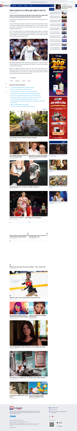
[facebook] (6, 84)
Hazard (29, 80)
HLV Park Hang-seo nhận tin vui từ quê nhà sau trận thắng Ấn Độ (24, 91)
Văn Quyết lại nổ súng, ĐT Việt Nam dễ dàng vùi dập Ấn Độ (23, 106)
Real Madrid (17, 80)
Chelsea (23, 80)
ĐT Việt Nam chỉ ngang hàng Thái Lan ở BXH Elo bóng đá (22, 87)
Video (31, 5)
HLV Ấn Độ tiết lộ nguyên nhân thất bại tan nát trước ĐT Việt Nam (24, 99)
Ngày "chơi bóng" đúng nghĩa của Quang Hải (20, 104)
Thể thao (25, 5)
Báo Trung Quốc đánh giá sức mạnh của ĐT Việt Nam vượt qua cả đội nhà (26, 97)
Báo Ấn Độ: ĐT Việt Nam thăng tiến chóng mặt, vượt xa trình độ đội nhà (25, 95)
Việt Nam (14, 5)
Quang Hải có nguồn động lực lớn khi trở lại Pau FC (21, 89)
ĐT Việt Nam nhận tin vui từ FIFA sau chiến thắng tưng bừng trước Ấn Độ (26, 93)
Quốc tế (19, 5)
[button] (4, 2)
